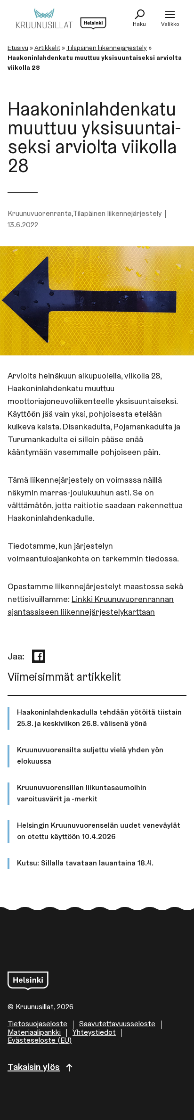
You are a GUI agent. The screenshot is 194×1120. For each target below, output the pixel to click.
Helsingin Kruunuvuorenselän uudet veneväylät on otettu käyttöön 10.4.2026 (98, 831)
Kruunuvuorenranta (40, 214)
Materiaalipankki (34, 1033)
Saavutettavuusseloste (117, 1024)
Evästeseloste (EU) (40, 1041)
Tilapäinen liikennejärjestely (106, 48)
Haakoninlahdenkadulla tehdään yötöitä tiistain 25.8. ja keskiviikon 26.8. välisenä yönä (99, 718)
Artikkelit (47, 48)
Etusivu (18, 48)
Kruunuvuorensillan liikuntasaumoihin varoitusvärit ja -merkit (81, 793)
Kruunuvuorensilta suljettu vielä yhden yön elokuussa (90, 756)
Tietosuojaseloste (37, 1024)
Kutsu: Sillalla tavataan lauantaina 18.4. (85, 863)
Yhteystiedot (94, 1033)
